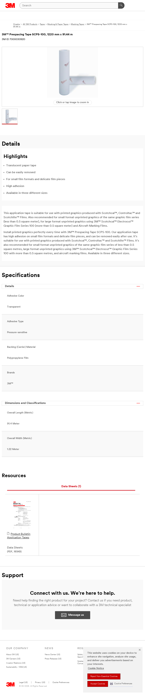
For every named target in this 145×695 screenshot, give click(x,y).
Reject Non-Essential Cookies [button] (103, 676)
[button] (121, 684)
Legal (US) (23, 683)
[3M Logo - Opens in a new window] (10, 5)
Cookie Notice (96, 668)
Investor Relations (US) (15, 663)
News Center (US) (52, 655)
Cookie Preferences (61, 683)
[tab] (71, 487)
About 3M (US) (12, 655)
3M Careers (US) (13, 659)
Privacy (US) (40, 683)
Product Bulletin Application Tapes (18, 536)
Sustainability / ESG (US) (16, 667)
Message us (76, 615)
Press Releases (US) (53, 659)
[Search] (121, 5)
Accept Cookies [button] (97, 684)
